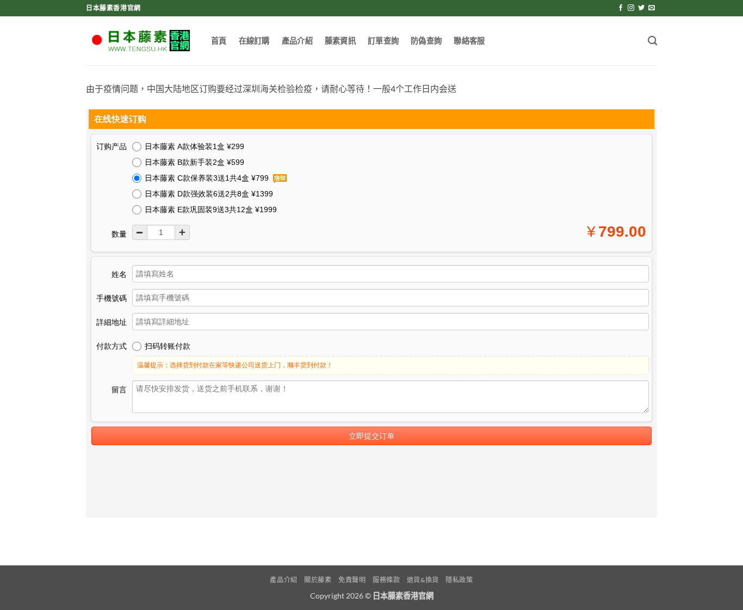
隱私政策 (459, 580)
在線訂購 (254, 40)
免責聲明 (352, 580)
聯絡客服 (469, 40)
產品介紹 (297, 40)
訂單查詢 (383, 40)
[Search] (652, 41)
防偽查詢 (426, 40)
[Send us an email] (651, 8)
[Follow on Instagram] (631, 8)
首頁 (219, 40)
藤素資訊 (340, 40)
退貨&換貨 (423, 580)
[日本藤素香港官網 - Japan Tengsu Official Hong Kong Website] (140, 41)
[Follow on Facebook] (620, 8)
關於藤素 (317, 580)
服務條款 (386, 580)
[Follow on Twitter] (641, 8)
